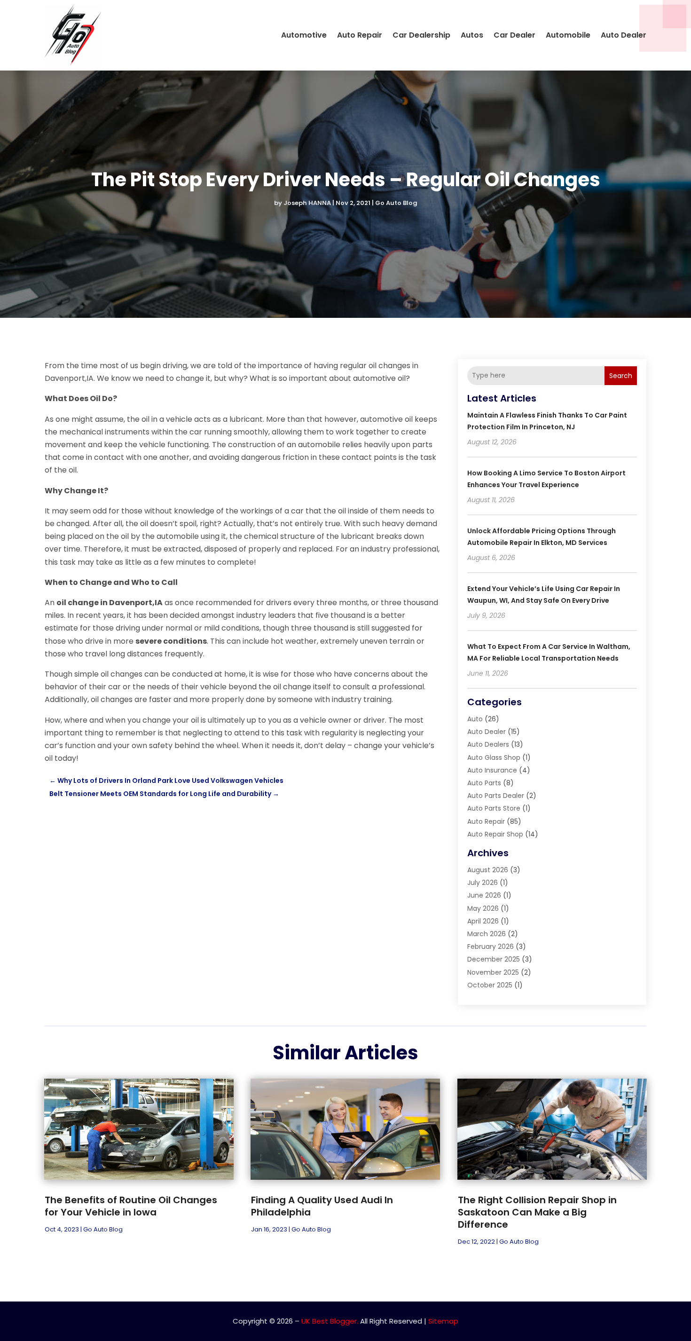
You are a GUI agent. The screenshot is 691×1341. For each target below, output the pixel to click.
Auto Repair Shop (495, 834)
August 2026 (487, 870)
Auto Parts (484, 783)
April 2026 (483, 921)
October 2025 (489, 985)
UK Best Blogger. (329, 1321)
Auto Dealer (623, 35)
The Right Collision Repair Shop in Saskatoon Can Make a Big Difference (537, 1212)
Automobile (568, 35)
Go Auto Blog (396, 202)
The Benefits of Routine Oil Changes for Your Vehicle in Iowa (131, 1206)
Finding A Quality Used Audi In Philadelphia (322, 1206)
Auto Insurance (492, 770)
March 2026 (486, 934)
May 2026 (483, 908)
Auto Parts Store (493, 808)
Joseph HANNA (307, 202)
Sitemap (443, 1321)
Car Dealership (421, 35)
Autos (472, 35)
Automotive (304, 35)
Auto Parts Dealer (495, 795)
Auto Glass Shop (493, 757)
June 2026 (484, 895)
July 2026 (482, 882)
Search (620, 375)
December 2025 (493, 959)
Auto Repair (359, 35)
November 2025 (493, 972)
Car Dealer (514, 35)
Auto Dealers (488, 744)
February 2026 (490, 946)
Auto (475, 719)
